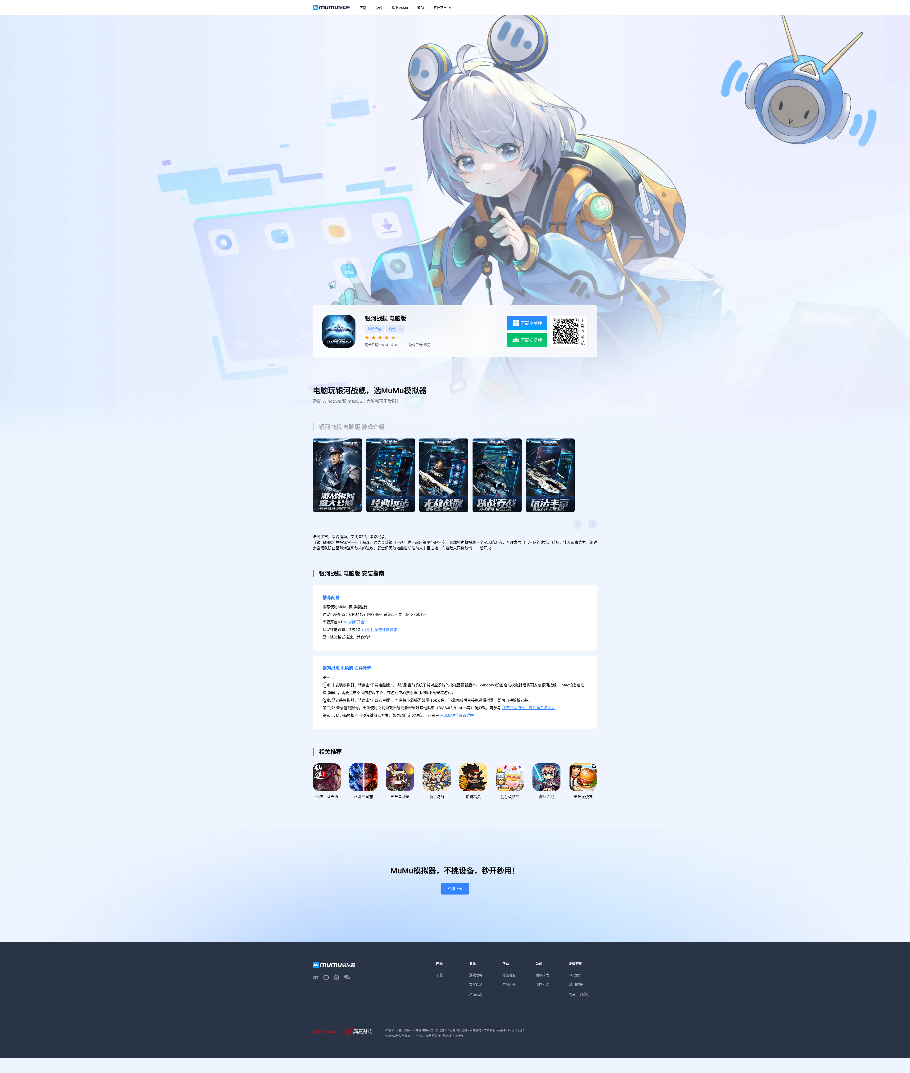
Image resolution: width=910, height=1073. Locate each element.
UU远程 (574, 975)
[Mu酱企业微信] (347, 977)
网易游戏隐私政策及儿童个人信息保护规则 (440, 1030)
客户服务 (404, 1030)
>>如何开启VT (356, 622)
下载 (439, 975)
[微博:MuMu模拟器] (315, 977)
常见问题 (509, 984)
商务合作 (504, 1030)
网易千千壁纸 (579, 994)
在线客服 (509, 975)
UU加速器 (576, 984)
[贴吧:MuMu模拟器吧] (336, 977)
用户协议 (542, 984)
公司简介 (390, 1030)
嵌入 (667, 491)
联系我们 (489, 1030)
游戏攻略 (475, 975)
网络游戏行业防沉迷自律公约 (444, 1036)
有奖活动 (475, 984)
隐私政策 (542, 975)
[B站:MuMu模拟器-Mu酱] (326, 977)
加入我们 (518, 1030)
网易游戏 (475, 1030)
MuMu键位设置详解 (457, 715)
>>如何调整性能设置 (379, 629)
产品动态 (475, 994)
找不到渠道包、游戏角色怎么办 (528, 708)
